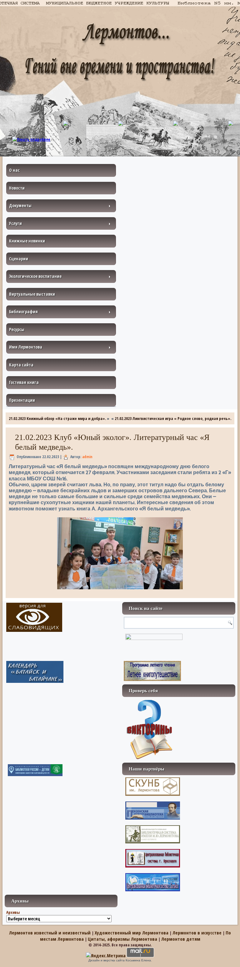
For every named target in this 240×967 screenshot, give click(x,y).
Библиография (23, 312)
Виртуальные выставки (32, 294)
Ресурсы (16, 329)
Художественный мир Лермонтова (131, 932)
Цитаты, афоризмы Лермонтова (122, 939)
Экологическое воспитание (35, 276)
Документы (20, 205)
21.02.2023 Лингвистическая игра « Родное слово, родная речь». (173, 418)
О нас (14, 170)
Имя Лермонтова (25, 347)
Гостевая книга (24, 382)
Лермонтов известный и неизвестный (50, 932)
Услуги (15, 223)
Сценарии (18, 259)
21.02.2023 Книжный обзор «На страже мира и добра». (57, 418)
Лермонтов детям (180, 939)
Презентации (22, 400)
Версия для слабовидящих (34, 617)
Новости (17, 188)
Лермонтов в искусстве (197, 932)
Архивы (13, 912)
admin (87, 456)
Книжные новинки (27, 241)
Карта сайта (21, 365)
